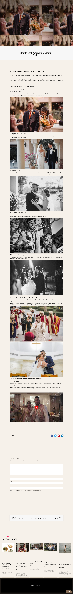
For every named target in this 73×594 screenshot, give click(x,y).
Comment (12, 463)
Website (11, 485)
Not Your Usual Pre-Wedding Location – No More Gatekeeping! (65, 566)
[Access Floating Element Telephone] (70, 591)
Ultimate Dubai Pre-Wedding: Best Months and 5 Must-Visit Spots (8, 565)
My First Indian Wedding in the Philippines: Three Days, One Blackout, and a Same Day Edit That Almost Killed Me (22, 566)
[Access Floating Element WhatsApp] (67, 591)
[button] (52, 435)
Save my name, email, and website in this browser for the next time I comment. (27, 490)
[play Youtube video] (36, 407)
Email (11, 481)
